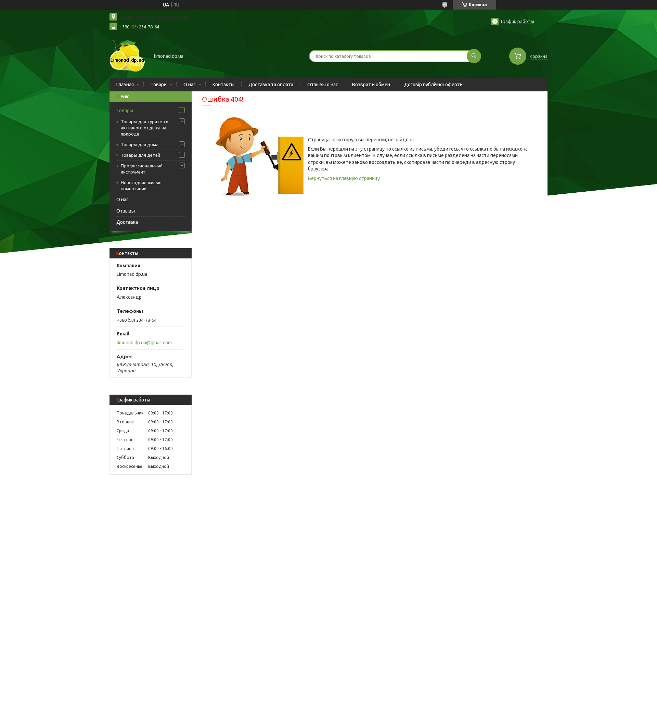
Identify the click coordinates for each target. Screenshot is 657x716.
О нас (189, 84)
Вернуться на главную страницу (344, 178)
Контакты (223, 84)
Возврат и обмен (371, 84)
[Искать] (474, 56)
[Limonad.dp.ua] (128, 55)
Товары (124, 110)
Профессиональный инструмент (142, 168)
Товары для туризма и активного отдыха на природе (144, 127)
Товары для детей (140, 155)
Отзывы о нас (322, 84)
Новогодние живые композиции (141, 185)
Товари (159, 84)
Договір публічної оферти (433, 84)
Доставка (127, 222)
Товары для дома (139, 144)
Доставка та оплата (270, 84)
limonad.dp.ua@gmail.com (144, 342)
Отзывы (125, 211)
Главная (125, 84)
